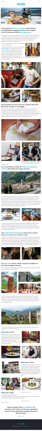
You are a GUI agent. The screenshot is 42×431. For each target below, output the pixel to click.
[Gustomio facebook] (18, 424)
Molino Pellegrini (5, 48)
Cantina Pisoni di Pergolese (13, 233)
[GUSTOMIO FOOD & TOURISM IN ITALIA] (21, 4)
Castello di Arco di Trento (19, 299)
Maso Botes (8, 263)
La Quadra (11, 109)
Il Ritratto (4, 334)
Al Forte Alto (4, 395)
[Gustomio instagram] (23, 424)
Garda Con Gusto (19, 28)
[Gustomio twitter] (21, 424)
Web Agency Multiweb (26, 426)
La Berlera (24, 364)
